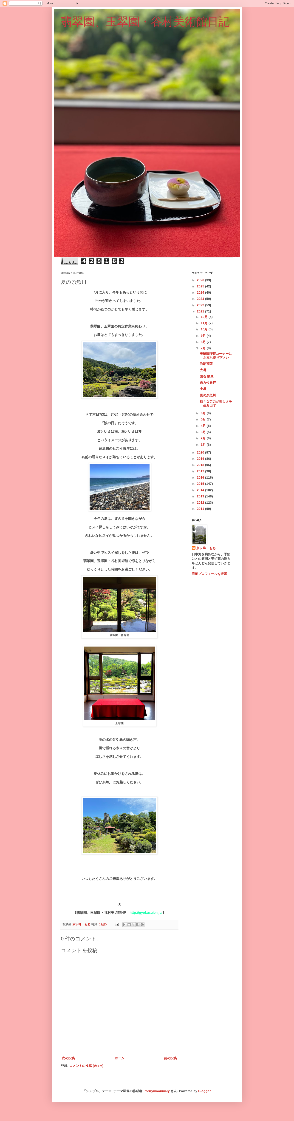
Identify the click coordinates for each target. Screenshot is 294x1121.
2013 (201, 496)
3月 (204, 432)
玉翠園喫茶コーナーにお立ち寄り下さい (216, 355)
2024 (201, 292)
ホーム (119, 1058)
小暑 (203, 389)
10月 (205, 329)
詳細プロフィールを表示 (209, 574)
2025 (201, 286)
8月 (204, 342)
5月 (204, 419)
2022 (201, 305)
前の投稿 (170, 1058)
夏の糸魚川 (208, 395)
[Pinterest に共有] (142, 924)
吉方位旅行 (208, 382)
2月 (204, 438)
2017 (201, 471)
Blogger (204, 1091)
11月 (205, 323)
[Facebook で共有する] (138, 924)
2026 (201, 280)
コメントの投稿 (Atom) (86, 1065)
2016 (201, 477)
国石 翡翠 (207, 376)
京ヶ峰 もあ (206, 548)
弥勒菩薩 (206, 364)
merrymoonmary (157, 1091)
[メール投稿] (116, 924)
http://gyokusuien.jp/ (146, 912)
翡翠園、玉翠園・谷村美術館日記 (145, 21)
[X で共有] (133, 924)
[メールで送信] (124, 924)
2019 (201, 458)
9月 (204, 336)
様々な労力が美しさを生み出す (216, 403)
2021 (201, 311)
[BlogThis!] (129, 924)
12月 (205, 317)
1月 (204, 444)
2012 (201, 502)
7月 (204, 348)
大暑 (203, 370)
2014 (201, 490)
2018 (201, 465)
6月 (204, 413)
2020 (201, 452)
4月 (204, 426)
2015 (201, 483)
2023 (201, 299)
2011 (201, 509)
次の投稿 (68, 1058)
